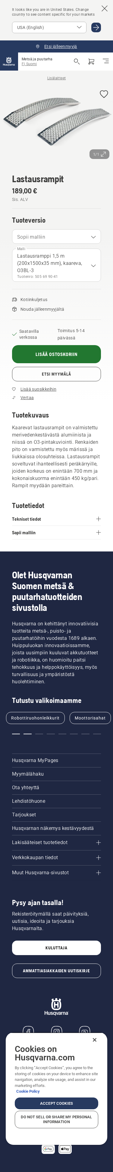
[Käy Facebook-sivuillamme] (28, 1032)
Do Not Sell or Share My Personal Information (56, 1119)
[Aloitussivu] (9, 61)
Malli (21, 249)
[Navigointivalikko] (106, 61)
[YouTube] (85, 1032)
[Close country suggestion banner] (104, 8)
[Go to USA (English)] (96, 27)
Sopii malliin (31, 237)
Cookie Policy (28, 1091)
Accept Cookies (56, 1103)
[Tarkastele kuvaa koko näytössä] (56, 124)
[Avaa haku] (77, 61)
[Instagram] (57, 1032)
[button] (104, 94)
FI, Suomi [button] (29, 64)
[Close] (94, 1039)
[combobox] (56, 236)
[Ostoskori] (91, 61)
